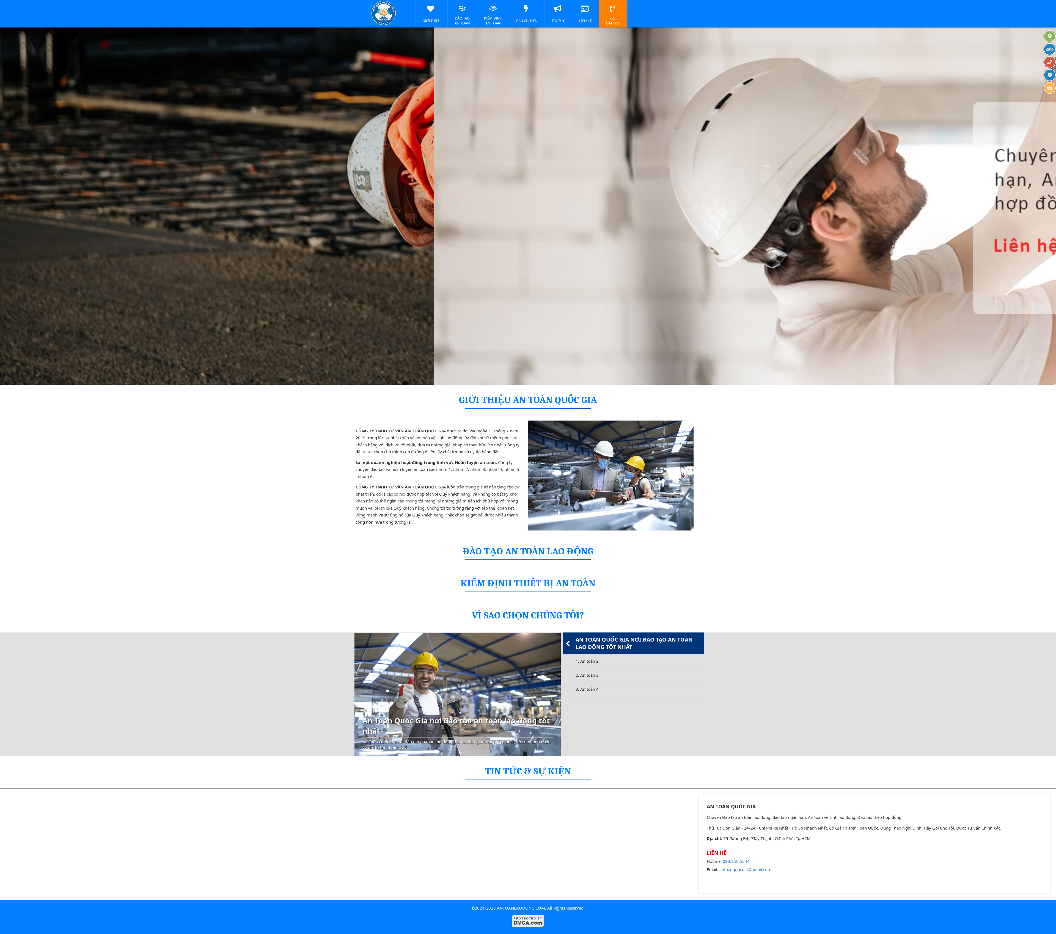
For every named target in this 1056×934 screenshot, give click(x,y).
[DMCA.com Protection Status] (528, 926)
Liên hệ (585, 20)
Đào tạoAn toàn (462, 21)
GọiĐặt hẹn (613, 21)
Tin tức (558, 20)
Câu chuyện (527, 20)
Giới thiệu (431, 20)
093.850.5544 (736, 861)
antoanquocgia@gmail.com (745, 869)
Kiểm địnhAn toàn (493, 21)
